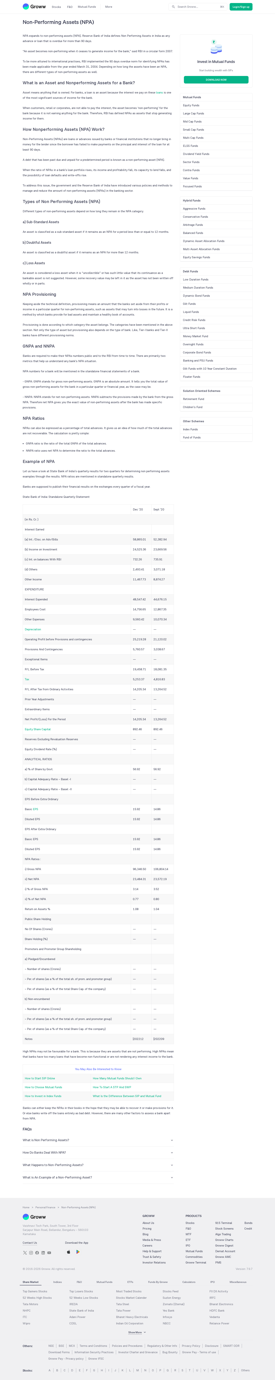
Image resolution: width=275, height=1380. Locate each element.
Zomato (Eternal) (173, 1304)
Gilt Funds (189, 304)
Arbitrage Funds (193, 225)
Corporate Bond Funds (197, 352)
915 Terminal (223, 1223)
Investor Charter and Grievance (138, 1352)
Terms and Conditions (93, 1346)
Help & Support (152, 1251)
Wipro (26, 1323)
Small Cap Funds (193, 130)
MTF (188, 1234)
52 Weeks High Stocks (37, 1298)
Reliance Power (219, 1323)
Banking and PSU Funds (198, 360)
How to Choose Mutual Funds (43, 1087)
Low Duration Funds (195, 279)
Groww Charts (224, 1240)
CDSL (73, 1323)
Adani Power (77, 1317)
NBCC (167, 1323)
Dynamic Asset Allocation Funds (204, 241)
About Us (148, 1223)
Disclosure (211, 1346)
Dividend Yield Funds (196, 154)
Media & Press (152, 1240)
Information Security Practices (94, 1352)
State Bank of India (81, 1311)
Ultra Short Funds (194, 328)
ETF (188, 1240)
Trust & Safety (152, 1257)
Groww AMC (223, 1257)
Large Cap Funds (193, 113)
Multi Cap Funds (193, 138)
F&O (188, 1229)
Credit (248, 1229)
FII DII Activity (218, 1291)
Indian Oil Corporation (129, 1323)
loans (159, 92)
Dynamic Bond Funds (196, 296)
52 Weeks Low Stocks (83, 1298)
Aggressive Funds (194, 209)
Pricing (147, 1229)
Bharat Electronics (221, 1304)
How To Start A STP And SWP (112, 1087)
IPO (188, 1245)
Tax (27, 679)
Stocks (190, 1223)
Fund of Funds (192, 437)
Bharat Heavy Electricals (132, 1317)
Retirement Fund (193, 399)
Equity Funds (191, 105)
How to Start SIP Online (40, 1078)
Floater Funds (191, 377)
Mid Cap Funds (192, 121)
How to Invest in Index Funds (43, 1096)
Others (245, 1370)
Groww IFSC (96, 1359)
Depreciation (33, 629)
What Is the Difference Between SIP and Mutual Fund (127, 1096)
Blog (145, 1234)
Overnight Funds (193, 344)
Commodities (194, 1257)
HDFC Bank (217, 1311)
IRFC (212, 1298)
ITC (25, 1317)
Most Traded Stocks (129, 1291)
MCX (72, 1346)
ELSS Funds (190, 146)
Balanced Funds (193, 233)
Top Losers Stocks (81, 1291)
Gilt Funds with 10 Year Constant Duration (210, 369)
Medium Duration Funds (198, 288)
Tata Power (123, 1311)
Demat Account (225, 1251)
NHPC (27, 1311)
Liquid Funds (191, 312)
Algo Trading (223, 1234)
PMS (218, 1262)
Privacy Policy (191, 1346)
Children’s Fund (192, 407)
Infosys (167, 1317)
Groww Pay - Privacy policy (66, 1359)
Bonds (248, 1223)
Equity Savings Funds (196, 257)
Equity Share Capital (38, 729)
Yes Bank (168, 1311)
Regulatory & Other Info (162, 1346)
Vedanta (214, 1317)
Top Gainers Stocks (35, 1291)
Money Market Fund (195, 336)
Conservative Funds (195, 217)
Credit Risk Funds (194, 320)
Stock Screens (224, 1229)
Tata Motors (30, 1304)
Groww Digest (224, 1245)
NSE (51, 1346)
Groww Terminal (196, 1262)
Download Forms (59, 1352)
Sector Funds (191, 162)
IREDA (73, 1304)
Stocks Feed (170, 1291)
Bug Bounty (169, 1352)
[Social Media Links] (25, 1253)
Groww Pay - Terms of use (199, 1352)
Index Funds (190, 429)
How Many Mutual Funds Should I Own (117, 1078)
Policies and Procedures (127, 1346)
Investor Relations (154, 1262)
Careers (147, 1245)
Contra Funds (191, 170)
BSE (61, 1346)
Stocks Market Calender (131, 1298)
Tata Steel (122, 1304)
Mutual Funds (194, 1251)
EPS (35, 809)
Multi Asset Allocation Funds (201, 249)
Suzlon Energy (172, 1298)
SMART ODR (231, 1346)
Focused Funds (192, 186)
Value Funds (190, 178)
